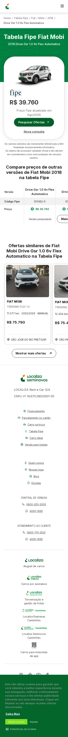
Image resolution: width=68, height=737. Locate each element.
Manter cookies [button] (16, 722)
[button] (34, 511)
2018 (50, 18)
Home (7, 18)
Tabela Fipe (21, 18)
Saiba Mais (13, 713)
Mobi (41, 18)
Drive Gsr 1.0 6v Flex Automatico (24, 23)
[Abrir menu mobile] (62, 6)
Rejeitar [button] (34, 722)
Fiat (33, 18)
